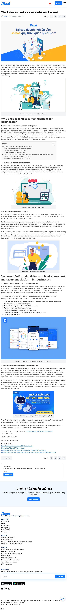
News (3, 523)
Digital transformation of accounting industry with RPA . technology (23, 450)
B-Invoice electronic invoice (10, 560)
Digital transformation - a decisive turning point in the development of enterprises (28, 452)
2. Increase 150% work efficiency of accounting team (17, 158)
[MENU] (65, 3)
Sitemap (4, 532)
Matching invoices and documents (12, 549)
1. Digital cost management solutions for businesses (17, 156)
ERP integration (6, 564)
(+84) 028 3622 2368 (7, 537)
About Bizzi (5, 521)
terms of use (5, 530)
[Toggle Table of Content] (52, 143)
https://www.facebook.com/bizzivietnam (39, 431)
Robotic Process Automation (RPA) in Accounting (17, 446)
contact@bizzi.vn (6, 540)
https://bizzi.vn (19, 431)
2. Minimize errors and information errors (15, 150)
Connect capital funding (9, 562)
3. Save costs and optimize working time (14, 152)
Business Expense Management (11, 554)
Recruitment (5, 526)
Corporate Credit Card (8, 558)
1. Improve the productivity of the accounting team (17, 148)
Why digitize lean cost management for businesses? (17, 146)
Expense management (8, 551)
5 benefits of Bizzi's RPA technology (13, 448)
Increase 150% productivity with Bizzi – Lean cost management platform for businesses (28, 154)
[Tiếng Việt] (50, 4)
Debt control (5, 556)
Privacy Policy (5, 528)
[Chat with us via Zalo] (62, 598)
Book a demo (33, 499)
